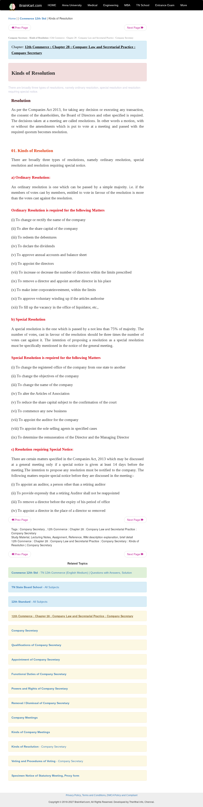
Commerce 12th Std (33, 18)
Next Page (134, 27)
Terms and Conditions (94, 795)
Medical (92, 5)
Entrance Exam (164, 5)
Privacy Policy (73, 795)
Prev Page (21, 27)
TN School (142, 5)
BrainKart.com (30, 6)
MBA (127, 5)
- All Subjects (35, 587)
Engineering (110, 5)
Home (12, 18)
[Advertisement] (174, 76)
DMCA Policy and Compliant (122, 795)
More (183, 5)
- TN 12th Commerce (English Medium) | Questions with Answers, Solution (71, 572)
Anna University (72, 5)
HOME (52, 5)
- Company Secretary (38, 746)
